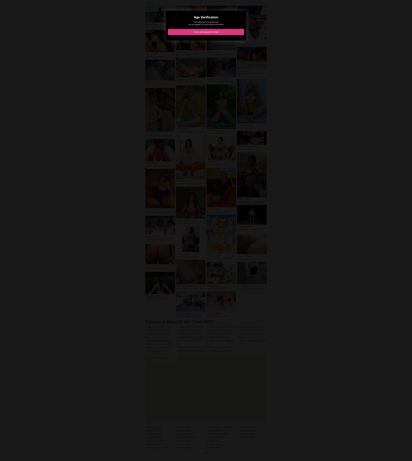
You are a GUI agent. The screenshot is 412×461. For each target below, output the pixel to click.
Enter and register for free (206, 32)
